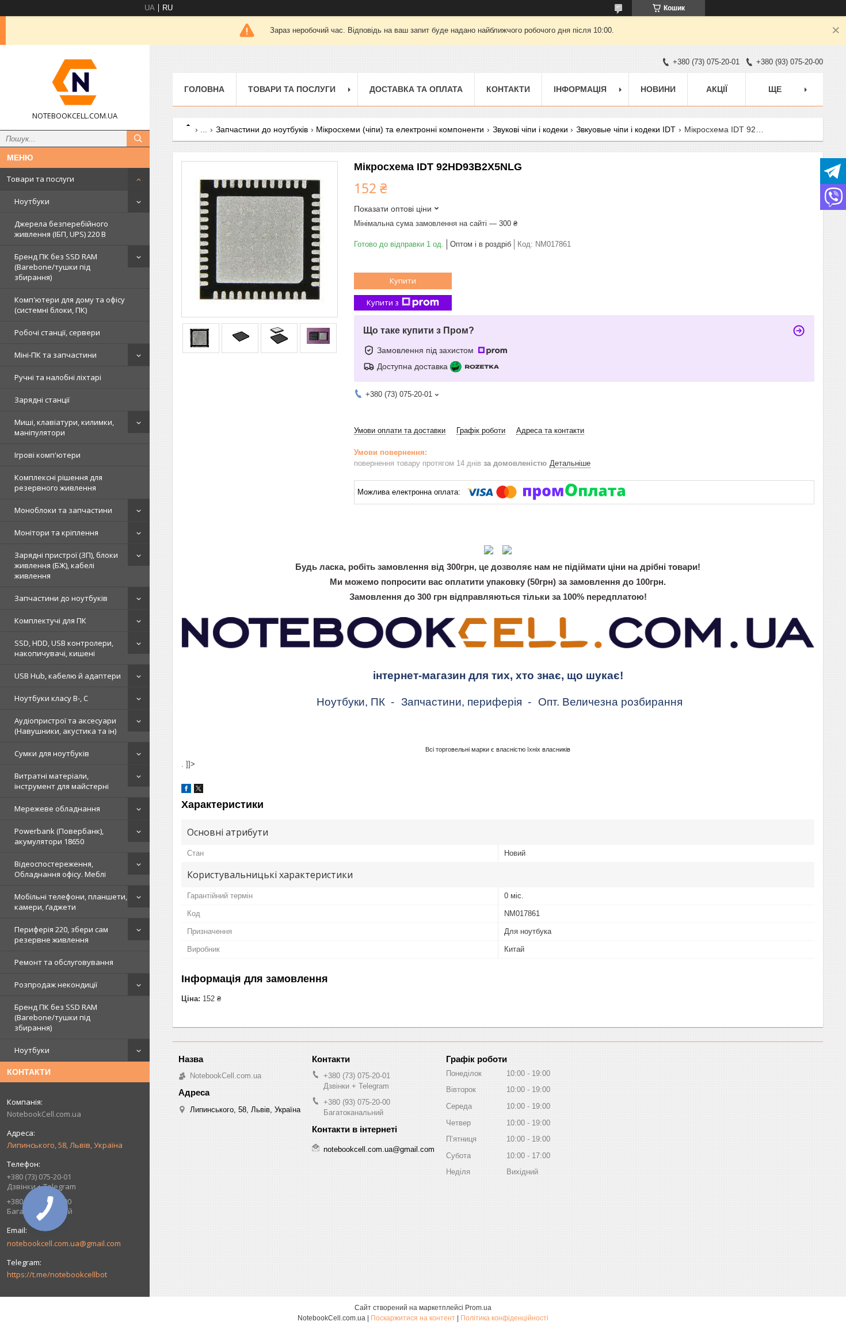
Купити (403, 280)
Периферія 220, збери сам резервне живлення (61, 934)
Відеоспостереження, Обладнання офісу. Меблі (60, 869)
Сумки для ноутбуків (51, 753)
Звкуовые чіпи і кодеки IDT (626, 129)
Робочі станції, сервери (57, 332)
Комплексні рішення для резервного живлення (58, 482)
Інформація (580, 89)
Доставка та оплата (416, 89)
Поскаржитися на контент (413, 1318)
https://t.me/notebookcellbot (57, 1274)
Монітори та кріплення (56, 532)
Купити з (383, 302)
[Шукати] (138, 138)
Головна (204, 89)
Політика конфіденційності (504, 1318)
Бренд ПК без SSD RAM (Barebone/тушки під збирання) (55, 266)
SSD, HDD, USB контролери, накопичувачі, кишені (63, 648)
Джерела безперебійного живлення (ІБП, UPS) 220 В (61, 229)
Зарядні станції (42, 400)
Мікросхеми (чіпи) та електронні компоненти (400, 129)
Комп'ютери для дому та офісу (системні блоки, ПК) (69, 304)
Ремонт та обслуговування (63, 962)
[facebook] (186, 790)
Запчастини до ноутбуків (61, 598)
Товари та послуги (40, 179)
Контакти (508, 89)
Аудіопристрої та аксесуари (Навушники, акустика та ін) (65, 725)
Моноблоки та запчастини (63, 510)
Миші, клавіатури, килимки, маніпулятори (64, 427)
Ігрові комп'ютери (47, 455)
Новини (658, 89)
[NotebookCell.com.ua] (75, 82)
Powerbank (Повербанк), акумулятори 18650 (59, 836)
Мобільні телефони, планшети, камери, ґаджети (70, 901)
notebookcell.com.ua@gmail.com (64, 1243)
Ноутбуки (31, 201)
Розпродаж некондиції (55, 984)
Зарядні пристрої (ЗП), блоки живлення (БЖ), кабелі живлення (66, 565)
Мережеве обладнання (57, 808)
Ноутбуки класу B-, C (51, 698)
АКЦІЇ (716, 89)
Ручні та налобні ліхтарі (57, 377)
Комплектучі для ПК (50, 620)
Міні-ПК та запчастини (55, 355)
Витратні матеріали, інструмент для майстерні (61, 781)
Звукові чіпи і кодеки (530, 129)
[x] (198, 790)
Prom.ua (478, 1308)
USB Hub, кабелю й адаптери (67, 676)
